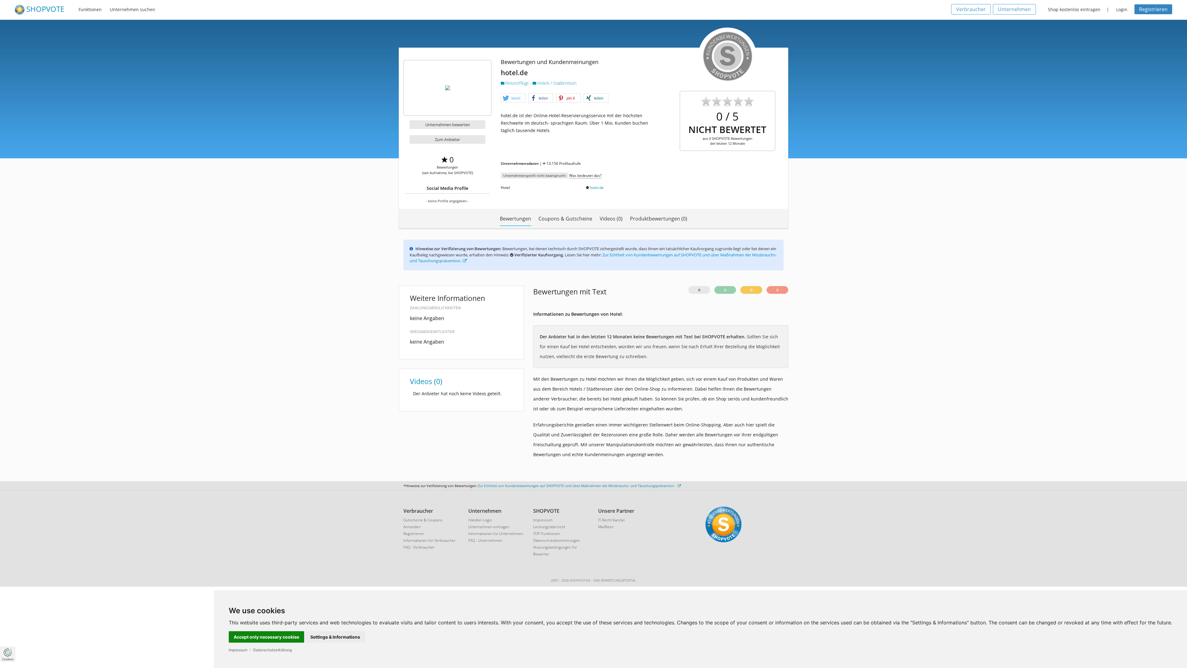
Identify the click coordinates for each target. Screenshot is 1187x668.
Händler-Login (480, 520)
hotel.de (597, 187)
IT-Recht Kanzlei (611, 520)
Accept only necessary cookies (266, 637)
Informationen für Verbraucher (429, 540)
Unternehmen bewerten (447, 124)
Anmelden (412, 526)
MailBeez (606, 526)
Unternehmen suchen (132, 9)
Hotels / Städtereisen (556, 83)
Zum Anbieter (447, 139)
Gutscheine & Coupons (422, 520)
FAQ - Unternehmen (485, 540)
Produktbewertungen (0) (658, 218)
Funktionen (90, 9)
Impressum (238, 650)
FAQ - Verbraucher (419, 547)
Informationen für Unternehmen (495, 533)
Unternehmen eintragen (488, 526)
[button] (513, 98)
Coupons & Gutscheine (565, 218)
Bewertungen (515, 218)
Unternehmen (1014, 9)
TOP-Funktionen (546, 533)
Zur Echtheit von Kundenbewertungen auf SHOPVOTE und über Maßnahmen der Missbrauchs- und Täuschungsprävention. (577, 485)
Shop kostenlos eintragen (1074, 9)
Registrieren (1153, 9)
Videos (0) (611, 218)
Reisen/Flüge (517, 83)
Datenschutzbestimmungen (556, 540)
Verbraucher (971, 9)
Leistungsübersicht (549, 526)
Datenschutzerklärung (272, 650)
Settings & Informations (335, 637)
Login (1121, 9)
